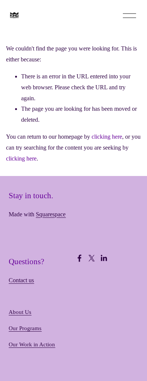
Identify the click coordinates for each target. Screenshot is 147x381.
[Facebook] (79, 258)
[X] (91, 258)
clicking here (107, 136)
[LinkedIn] (103, 258)
